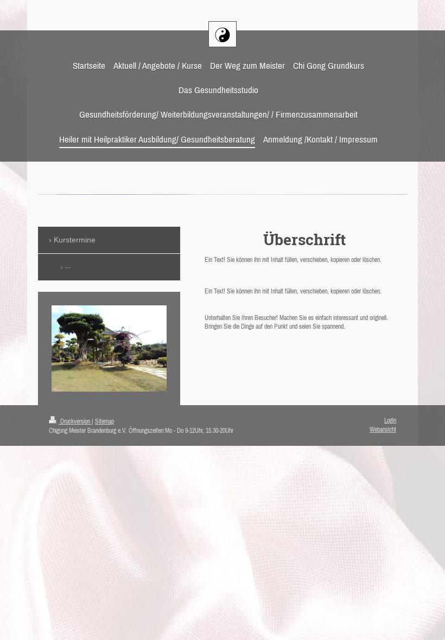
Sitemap (104, 421)
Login (390, 420)
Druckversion (75, 421)
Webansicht (383, 429)
